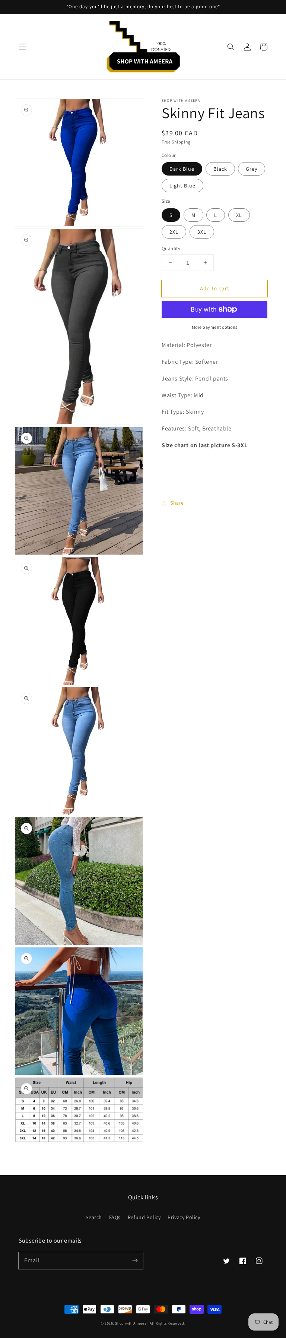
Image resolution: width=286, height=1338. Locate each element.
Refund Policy (144, 1217)
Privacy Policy (184, 1217)
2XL (173, 231)
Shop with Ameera (130, 1323)
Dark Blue (181, 168)
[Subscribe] (135, 1260)
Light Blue (182, 185)
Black (220, 168)
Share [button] (177, 502)
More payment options (215, 327)
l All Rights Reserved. (166, 1323)
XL (239, 215)
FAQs (115, 1217)
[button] (22, 47)
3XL (201, 231)
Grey (251, 168)
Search (94, 1217)
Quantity (171, 248)
